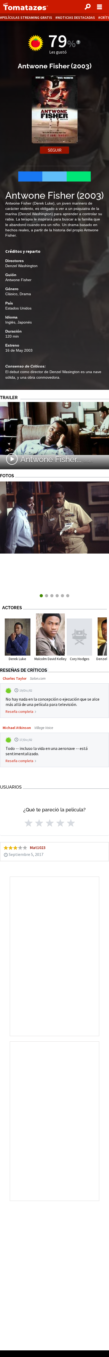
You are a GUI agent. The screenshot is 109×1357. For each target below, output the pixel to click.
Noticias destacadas (76, 17)
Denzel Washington (21, 266)
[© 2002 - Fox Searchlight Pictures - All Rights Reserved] (54, 552)
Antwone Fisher (18, 280)
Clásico (11, 294)
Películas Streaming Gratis (27, 17)
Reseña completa (19, 711)
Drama (25, 294)
